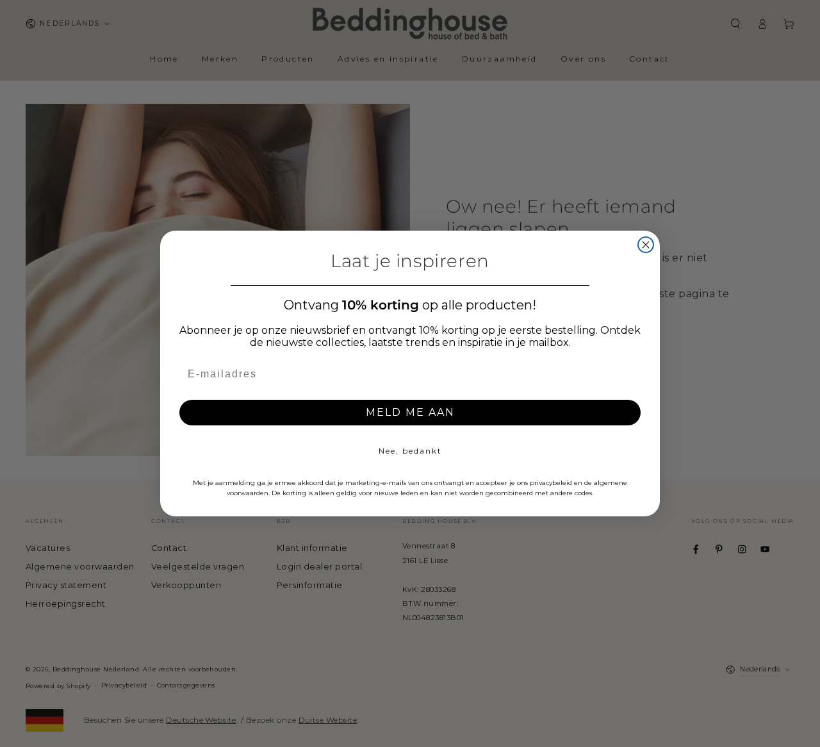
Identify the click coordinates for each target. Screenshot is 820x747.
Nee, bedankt (410, 451)
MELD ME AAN (410, 412)
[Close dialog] (645, 244)
